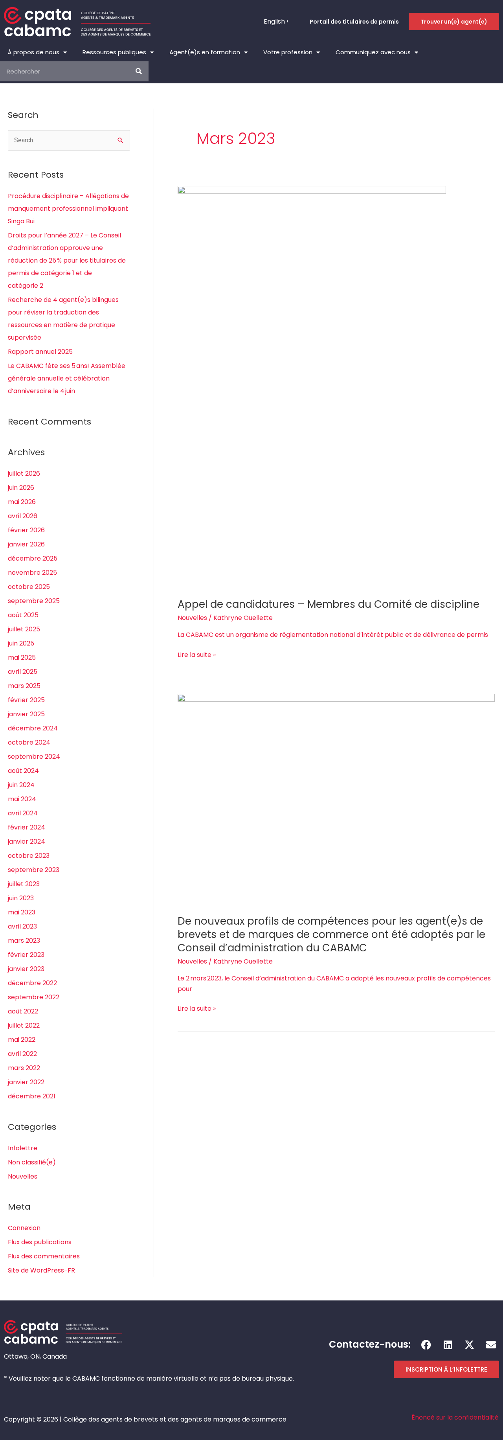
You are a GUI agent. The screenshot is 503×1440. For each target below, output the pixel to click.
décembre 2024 (33, 728)
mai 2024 (22, 799)
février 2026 (26, 530)
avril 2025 (22, 671)
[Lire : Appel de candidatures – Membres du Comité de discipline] (312, 386)
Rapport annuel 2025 (40, 351)
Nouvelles (22, 1176)
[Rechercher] (139, 71)
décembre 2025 (32, 558)
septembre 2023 (33, 869)
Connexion (24, 1227)
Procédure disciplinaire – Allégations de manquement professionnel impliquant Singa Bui (68, 208)
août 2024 (23, 770)
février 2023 (26, 954)
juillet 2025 (24, 629)
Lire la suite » (197, 654)
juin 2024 (21, 784)
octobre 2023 (29, 855)
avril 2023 (22, 926)
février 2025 (26, 699)
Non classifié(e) (32, 1162)
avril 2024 (23, 813)
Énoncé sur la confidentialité (455, 1417)
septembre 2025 (34, 600)
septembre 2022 (33, 997)
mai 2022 (21, 1039)
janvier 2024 (26, 841)
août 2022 (23, 1011)
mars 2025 (24, 685)
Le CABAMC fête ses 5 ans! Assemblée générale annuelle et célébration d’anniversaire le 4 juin (66, 378)
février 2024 (26, 827)
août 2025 (23, 615)
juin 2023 (21, 898)
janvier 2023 (26, 968)
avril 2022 (22, 1053)
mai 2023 (21, 912)
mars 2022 (24, 1067)
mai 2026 (22, 501)
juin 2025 (21, 643)
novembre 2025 (32, 572)
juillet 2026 (24, 473)
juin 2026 (21, 487)
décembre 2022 (32, 983)
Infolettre (22, 1148)
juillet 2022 (24, 1025)
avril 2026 (22, 515)
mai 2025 (22, 657)
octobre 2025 (29, 586)
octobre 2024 (29, 742)
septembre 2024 (34, 756)
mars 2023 (24, 940)
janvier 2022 (26, 1082)
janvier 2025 (26, 714)
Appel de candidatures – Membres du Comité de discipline (328, 604)
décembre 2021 (31, 1096)
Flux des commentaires (44, 1256)
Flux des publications (40, 1242)
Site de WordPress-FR (41, 1270)
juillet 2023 (24, 883)
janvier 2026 (26, 544)
